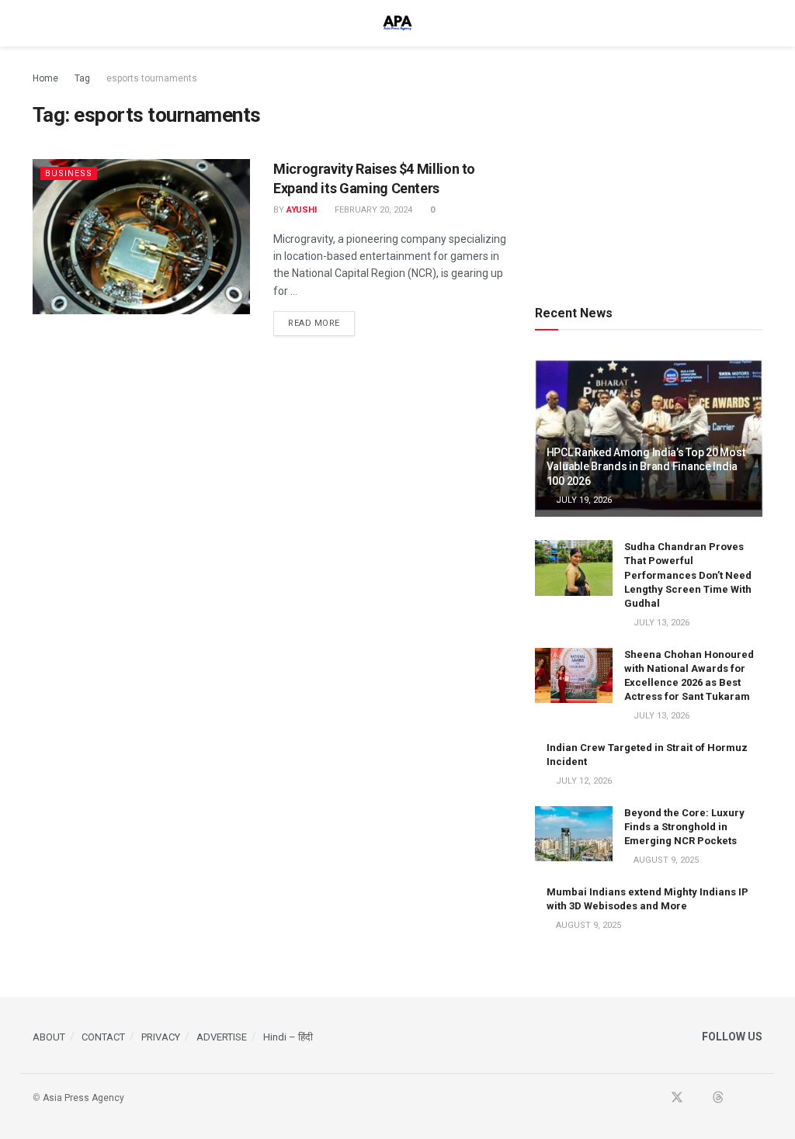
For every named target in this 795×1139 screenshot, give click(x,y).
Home (45, 78)
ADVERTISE (221, 1037)
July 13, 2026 (660, 623)
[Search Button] (755, 23)
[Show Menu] (39, 23)
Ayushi (301, 210)
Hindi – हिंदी (288, 1037)
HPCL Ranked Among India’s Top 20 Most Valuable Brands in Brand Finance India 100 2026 (646, 466)
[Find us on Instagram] (757, 1098)
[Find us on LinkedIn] (738, 1098)
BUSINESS (68, 173)
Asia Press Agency (83, 1097)
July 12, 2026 (583, 781)
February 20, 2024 (372, 210)
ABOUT (49, 1037)
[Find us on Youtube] (698, 1098)
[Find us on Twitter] (677, 1098)
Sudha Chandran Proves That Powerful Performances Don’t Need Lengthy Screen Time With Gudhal (688, 575)
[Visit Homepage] (397, 23)
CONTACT (103, 1037)
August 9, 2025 (665, 860)
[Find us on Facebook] (656, 1098)
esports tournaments (151, 78)
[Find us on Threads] (718, 1098)
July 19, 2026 (583, 500)
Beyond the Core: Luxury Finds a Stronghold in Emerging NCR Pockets (684, 826)
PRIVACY (160, 1037)
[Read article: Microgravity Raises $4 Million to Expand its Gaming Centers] (141, 236)
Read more (321, 322)
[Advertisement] (651, 167)
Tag (82, 78)
